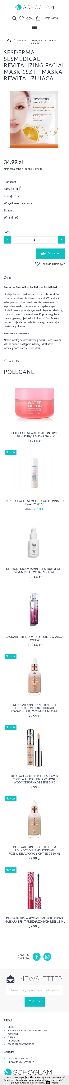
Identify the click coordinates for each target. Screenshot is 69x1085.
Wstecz (13, 361)
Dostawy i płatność (20, 1058)
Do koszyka (54, 253)
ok (48, 1083)
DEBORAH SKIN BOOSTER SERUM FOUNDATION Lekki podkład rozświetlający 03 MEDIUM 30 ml (34, 708)
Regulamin (14, 1041)
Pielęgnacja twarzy (44, 40)
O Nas (11, 1037)
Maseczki (34, 43)
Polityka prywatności (21, 1044)
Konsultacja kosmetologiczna (27, 1030)
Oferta (21, 40)
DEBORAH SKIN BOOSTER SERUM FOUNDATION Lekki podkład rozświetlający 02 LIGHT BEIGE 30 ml (34, 850)
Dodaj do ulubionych (52, 264)
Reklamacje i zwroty (21, 1062)
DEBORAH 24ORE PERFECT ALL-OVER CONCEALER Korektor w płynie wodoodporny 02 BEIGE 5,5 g (34, 779)
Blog (11, 1027)
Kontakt (13, 1034)
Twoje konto (50, 18)
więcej (55, 1083)
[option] (34, 121)
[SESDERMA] (13, 191)
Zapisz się (34, 1001)
